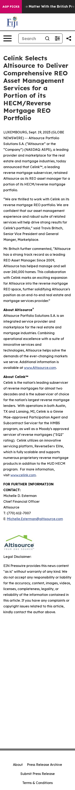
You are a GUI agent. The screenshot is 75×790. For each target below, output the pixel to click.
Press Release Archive (44, 765)
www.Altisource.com (40, 368)
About (18, 765)
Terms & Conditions (37, 783)
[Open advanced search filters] (57, 38)
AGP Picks (10, 6)
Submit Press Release (37, 774)
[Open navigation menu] (7, 38)
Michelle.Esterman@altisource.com (35, 519)
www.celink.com (23, 475)
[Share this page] (69, 38)
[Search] (47, 38)
